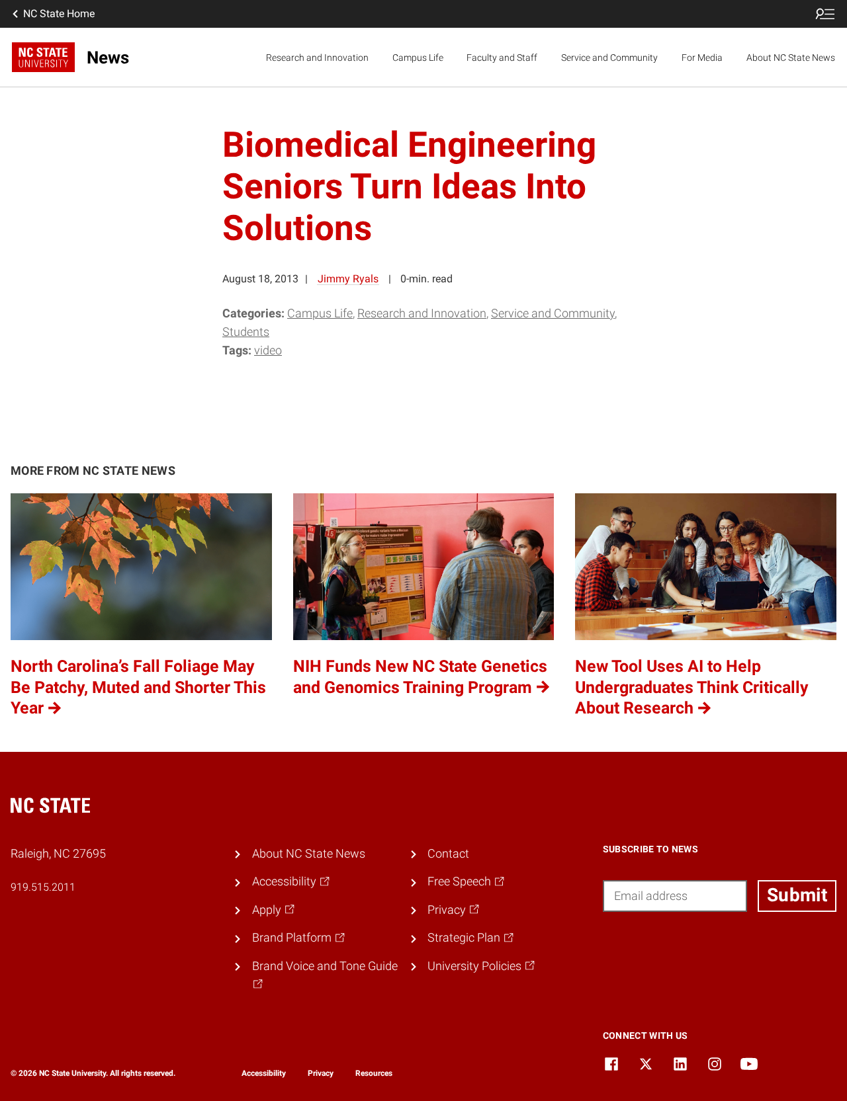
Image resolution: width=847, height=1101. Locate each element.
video (268, 350)
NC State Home (59, 13)
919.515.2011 (43, 887)
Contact (448, 853)
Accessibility (264, 1073)
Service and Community (609, 57)
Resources (373, 1073)
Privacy (321, 1073)
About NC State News (790, 57)
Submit (797, 895)
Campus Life (417, 57)
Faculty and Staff (502, 57)
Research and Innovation (317, 57)
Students (245, 332)
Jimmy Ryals (348, 278)
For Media (702, 57)
